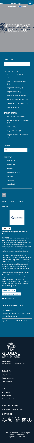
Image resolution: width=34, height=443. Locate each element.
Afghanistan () (12, 160)
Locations (7, 146)
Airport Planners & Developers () (17, 136)
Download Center (8, 378)
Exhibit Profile (7, 381)
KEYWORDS (8, 60)
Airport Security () (14, 92)
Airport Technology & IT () (17, 95)
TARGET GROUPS (10, 113)
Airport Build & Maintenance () (17, 82)
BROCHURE (9, 298)
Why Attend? (6, 392)
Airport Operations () (15, 88)
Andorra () (11, 176)
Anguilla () (11, 184)
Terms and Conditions (9, 399)
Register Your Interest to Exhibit (12, 409)
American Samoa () (14, 172)
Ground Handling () (14, 107)
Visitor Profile (6, 395)
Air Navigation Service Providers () (18, 121)
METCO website (21, 321)
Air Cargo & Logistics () (16, 116)
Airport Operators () (14, 131)
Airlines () (11, 127)
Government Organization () (17, 103)
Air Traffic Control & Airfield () (17, 76)
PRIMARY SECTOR (11, 71)
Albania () (11, 164)
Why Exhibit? (6, 375)
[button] (30, 3)
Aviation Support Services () (17, 99)
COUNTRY (8, 157)
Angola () (10, 180)
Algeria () (10, 168)
